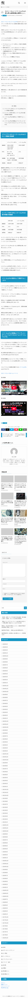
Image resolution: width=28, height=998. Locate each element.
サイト (4, 588)
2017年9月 (5, 926)
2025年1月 (5, 682)
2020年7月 (5, 839)
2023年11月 (5, 724)
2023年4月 (5, 745)
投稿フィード (4, 984)
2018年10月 (5, 896)
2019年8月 (5, 872)
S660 (4, 947)
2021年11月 (5, 792)
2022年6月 (5, 771)
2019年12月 (5, 860)
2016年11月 (5, 937)
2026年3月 (5, 647)
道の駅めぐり (6, 974)
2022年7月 (5, 768)
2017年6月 (5, 934)
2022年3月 (5, 780)
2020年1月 (5, 857)
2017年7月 (5, 931)
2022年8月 (5, 765)
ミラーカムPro (22, 367)
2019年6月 (5, 878)
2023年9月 (5, 730)
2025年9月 (5, 658)
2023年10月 (5, 727)
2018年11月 (5, 893)
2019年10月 (5, 866)
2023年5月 (5, 742)
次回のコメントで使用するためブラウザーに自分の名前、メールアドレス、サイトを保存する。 (14, 594)
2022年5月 (5, 774)
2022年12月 (5, 753)
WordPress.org (4, 987)
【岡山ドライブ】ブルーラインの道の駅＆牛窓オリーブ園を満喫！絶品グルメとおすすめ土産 (14, 622)
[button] (3, 429)
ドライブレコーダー (7, 959)
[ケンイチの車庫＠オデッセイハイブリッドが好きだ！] (3, 3)
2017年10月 (5, 923)
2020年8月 (5, 837)
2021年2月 (5, 819)
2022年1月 (5, 786)
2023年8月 (5, 733)
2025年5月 (5, 670)
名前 (4, 579)
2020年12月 (5, 825)
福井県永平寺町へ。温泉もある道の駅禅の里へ (13, 630)
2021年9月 (5, 798)
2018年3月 (5, 908)
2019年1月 (5, 887)
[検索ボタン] (19, 3)
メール (4, 583)
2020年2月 (5, 854)
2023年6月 (5, 739)
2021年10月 (5, 795)
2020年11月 (5, 828)
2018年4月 (5, 905)
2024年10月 (5, 691)
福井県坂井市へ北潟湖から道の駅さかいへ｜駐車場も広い (14, 634)
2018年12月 (5, 890)
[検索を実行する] (25, 608)
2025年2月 (5, 679)
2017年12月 (5, 917)
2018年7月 (5, 899)
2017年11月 (5, 920)
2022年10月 (5, 759)
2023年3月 (5, 748)
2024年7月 (5, 700)
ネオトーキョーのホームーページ (9, 373)
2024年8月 (5, 697)
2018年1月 (5, 914)
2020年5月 (5, 845)
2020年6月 (5, 842)
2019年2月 (5, 884)
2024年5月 (5, 706)
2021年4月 (5, 813)
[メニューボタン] (25, 3)
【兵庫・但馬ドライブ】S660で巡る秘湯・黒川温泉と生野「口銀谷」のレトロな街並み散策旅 (14, 618)
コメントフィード (5, 986)
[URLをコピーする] (25, 429)
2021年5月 (5, 810)
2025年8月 (5, 662)
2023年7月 (5, 736)
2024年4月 (5, 709)
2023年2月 (5, 751)
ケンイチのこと (6, 956)
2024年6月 (5, 703)
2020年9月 (5, 834)
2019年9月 (5, 869)
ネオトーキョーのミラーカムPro (9, 21)
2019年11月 (5, 863)
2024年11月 (5, 688)
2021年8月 (5, 801)
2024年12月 (5, 685)
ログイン (3, 983)
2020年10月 (5, 831)
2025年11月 (5, 656)
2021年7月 (5, 804)
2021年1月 (5, 822)
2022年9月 (5, 762)
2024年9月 (5, 694)
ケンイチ (14, 456)
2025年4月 (5, 673)
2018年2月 (5, 911)
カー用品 (4, 15)
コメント (5, 562)
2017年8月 (5, 928)
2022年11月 (5, 756)
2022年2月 (5, 783)
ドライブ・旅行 (6, 962)
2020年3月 (5, 851)
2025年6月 (5, 667)
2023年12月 (5, 721)
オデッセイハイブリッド (8, 950)
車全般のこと (6, 971)
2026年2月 (5, 650)
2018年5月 (5, 902)
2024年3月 (5, 712)
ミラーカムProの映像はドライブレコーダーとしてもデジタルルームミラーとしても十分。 (15, 122)
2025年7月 (5, 664)
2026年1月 (5, 653)
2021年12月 (5, 789)
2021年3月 (5, 816)
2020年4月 (5, 848)
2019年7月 (5, 875)
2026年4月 (5, 644)
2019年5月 (5, 881)
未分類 (4, 965)
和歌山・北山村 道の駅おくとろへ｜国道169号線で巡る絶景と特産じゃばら (14, 626)
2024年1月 (5, 718)
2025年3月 (5, 676)
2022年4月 (5, 777)
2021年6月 (5, 807)
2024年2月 (5, 715)
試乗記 (4, 968)
